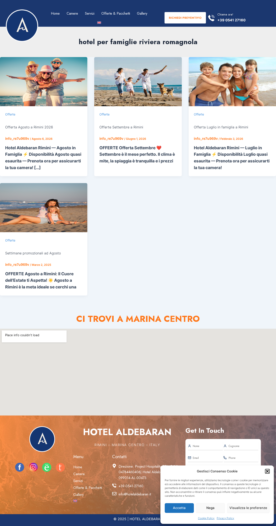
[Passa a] (99, 23)
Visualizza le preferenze (248, 508)
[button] (267, 471)
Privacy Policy (225, 518)
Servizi (89, 13)
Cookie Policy (206, 518)
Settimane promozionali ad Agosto (33, 253)
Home (55, 13)
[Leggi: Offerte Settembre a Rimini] (138, 81)
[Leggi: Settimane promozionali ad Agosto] (43, 207)
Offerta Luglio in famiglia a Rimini (221, 127)
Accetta (179, 508)
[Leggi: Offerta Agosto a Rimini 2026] (43, 81)
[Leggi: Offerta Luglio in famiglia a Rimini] (232, 81)
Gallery (142, 13)
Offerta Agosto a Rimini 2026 (29, 127)
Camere (72, 13)
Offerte (10, 114)
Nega (210, 508)
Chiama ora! (225, 14)
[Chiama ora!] (211, 18)
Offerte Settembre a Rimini (121, 127)
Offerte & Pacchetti (115, 13)
